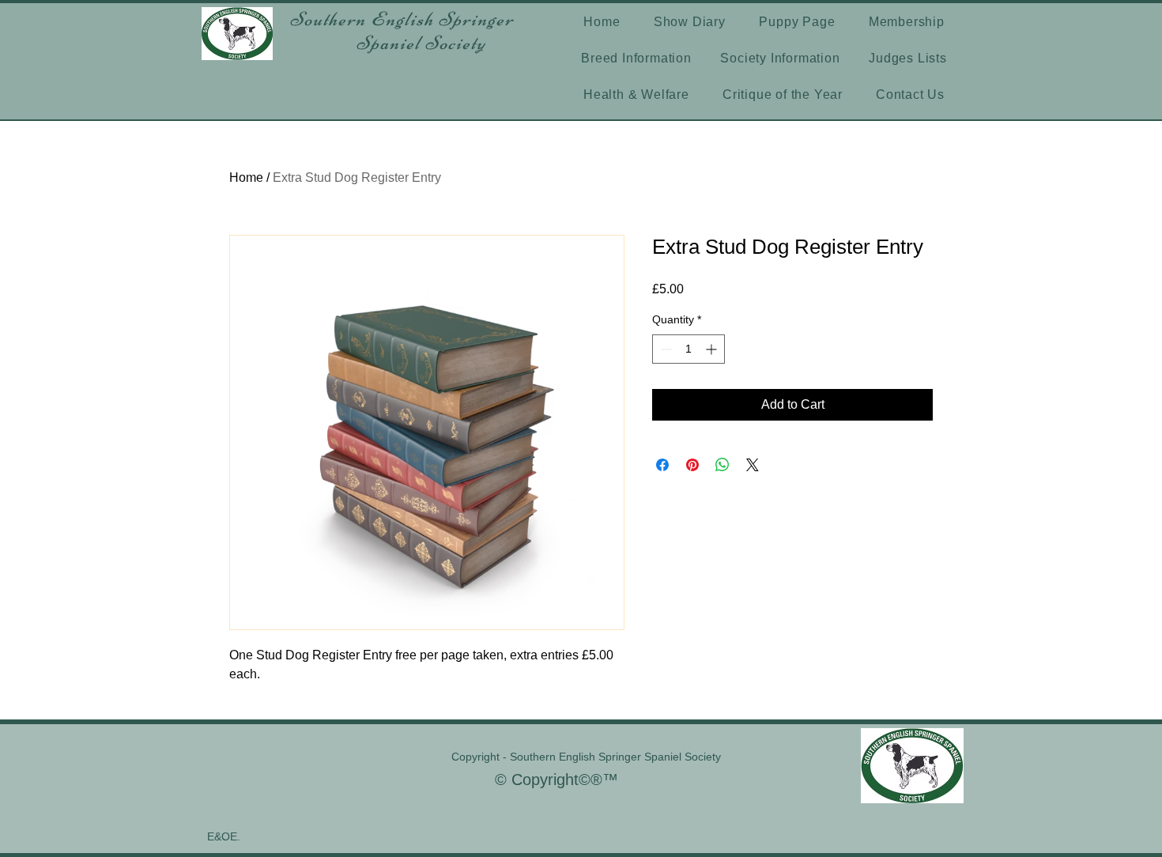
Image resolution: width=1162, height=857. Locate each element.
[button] (636, 58)
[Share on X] (752, 464)
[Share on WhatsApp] (722, 464)
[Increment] (712, 349)
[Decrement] (664, 349)
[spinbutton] (688, 349)
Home (246, 177)
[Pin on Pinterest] (692, 464)
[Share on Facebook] (662, 464)
